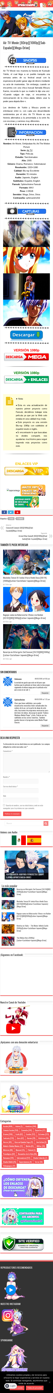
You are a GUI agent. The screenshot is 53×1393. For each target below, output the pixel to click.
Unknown (18, 679)
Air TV (30, 150)
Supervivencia (25, 1161)
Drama (11, 519)
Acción (7, 1126)
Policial (31, 1149)
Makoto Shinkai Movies (13, 1145)
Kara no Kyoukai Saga (24, 1142)
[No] (49, 1382)
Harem (31, 1138)
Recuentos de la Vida (27, 1153)
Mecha (30, 1145)
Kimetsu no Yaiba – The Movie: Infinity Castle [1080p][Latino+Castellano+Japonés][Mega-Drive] (32, 928)
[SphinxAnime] (26, 3)
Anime (18, 1126)
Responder (45, 693)
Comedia (26, 1130)
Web (4, 795)
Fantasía (8, 1138)
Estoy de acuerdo (17, 1388)
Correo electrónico (10, 786)
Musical (20, 1149)
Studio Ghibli (9, 1161)
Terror (39, 1161)
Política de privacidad (35, 1388)
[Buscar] (46, 823)
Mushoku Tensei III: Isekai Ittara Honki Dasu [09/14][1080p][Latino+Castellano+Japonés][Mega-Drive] (25, 579)
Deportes (40, 1130)
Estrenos (43, 1134)
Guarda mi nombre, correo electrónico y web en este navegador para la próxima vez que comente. (23, 807)
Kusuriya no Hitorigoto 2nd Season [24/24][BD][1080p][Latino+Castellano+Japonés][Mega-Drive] (26, 653)
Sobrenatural (23, 1157)
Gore (20, 1138)
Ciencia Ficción (10, 1130)
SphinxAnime (19, 699)
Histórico (43, 1138)
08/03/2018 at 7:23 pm (42, 699)
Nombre (6, 777)
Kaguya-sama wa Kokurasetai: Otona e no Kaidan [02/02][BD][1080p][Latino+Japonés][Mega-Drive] (24, 616)
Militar (41, 1145)
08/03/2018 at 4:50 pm (42, 679)
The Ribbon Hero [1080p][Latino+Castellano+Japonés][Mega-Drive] (31, 939)
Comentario (8, 751)
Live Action (41, 1142)
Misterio (8, 1149)
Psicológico (9, 1153)
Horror (7, 1142)
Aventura (30, 1126)
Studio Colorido (40, 1157)
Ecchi (19, 1134)
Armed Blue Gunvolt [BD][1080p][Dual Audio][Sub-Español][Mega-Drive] (33, 536)
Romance (20, 519)
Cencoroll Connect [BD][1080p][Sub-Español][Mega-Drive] (19, 528)
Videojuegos (9, 1165)
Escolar (30, 1134)
